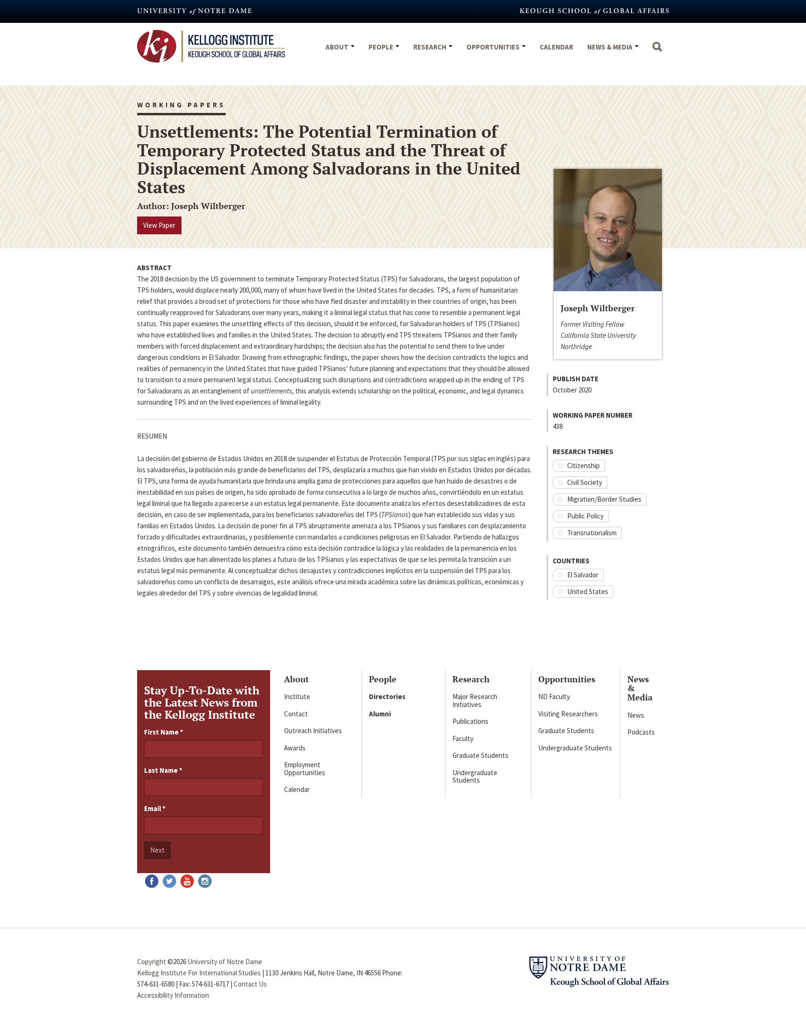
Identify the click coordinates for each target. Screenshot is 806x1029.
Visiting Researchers (568, 713)
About (338, 46)
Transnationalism (592, 532)
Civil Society (584, 482)
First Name (163, 732)
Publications (470, 721)
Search (657, 51)
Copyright (151, 961)
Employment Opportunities (304, 768)
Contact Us (250, 984)
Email (155, 808)
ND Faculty (554, 696)
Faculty (462, 738)
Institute (297, 696)
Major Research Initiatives (474, 700)
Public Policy (585, 515)
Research (430, 46)
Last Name (163, 770)
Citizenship (583, 465)
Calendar (556, 46)
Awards (295, 747)
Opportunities (493, 46)
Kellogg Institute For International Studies (199, 972)
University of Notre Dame (225, 961)
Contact (296, 713)
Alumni (380, 713)
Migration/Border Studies (604, 499)
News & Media (610, 46)
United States (587, 591)
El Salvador (582, 574)
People (381, 46)
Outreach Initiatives (313, 730)
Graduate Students (480, 755)
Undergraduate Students (474, 776)
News (635, 715)
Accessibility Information (173, 995)
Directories (387, 696)
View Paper (159, 225)
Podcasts (641, 732)
